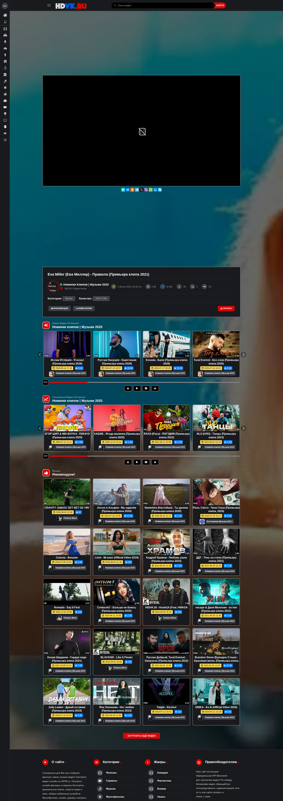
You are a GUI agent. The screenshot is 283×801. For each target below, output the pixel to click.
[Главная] (5, 15)
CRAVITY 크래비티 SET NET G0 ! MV (66, 507)
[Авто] (5, 35)
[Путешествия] (5, 100)
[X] (141, 190)
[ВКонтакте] (128, 190)
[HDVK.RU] (71, 5)
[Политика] (5, 94)
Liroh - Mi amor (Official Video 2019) (117, 557)
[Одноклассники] (132, 190)
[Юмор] (5, 140)
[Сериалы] (5, 107)
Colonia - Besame (67, 557)
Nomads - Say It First (67, 607)
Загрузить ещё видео (141, 735)
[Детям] (5, 55)
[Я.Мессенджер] (123, 190)
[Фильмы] (5, 28)
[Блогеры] (5, 41)
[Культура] (5, 74)
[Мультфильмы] (5, 87)
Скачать (227, 308)
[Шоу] (5, 133)
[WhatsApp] (151, 190)
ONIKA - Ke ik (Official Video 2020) (216, 707)
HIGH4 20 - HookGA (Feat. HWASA (166, 607)
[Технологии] (5, 126)
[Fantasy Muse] (59, 518)
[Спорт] (5, 113)
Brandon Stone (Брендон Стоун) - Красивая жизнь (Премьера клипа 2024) (216, 661)
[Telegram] (137, 190)
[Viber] (146, 190)
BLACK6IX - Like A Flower (117, 657)
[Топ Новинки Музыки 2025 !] (202, 522)
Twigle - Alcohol (166, 707)
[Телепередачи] (5, 120)
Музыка (68, 298)
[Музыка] (5, 81)
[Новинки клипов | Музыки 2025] (51, 374)
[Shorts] (5, 22)
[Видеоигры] (5, 48)
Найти (220, 5)
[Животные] (5, 68)
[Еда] (5, 61)
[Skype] (160, 190)
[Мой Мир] (155, 190)
